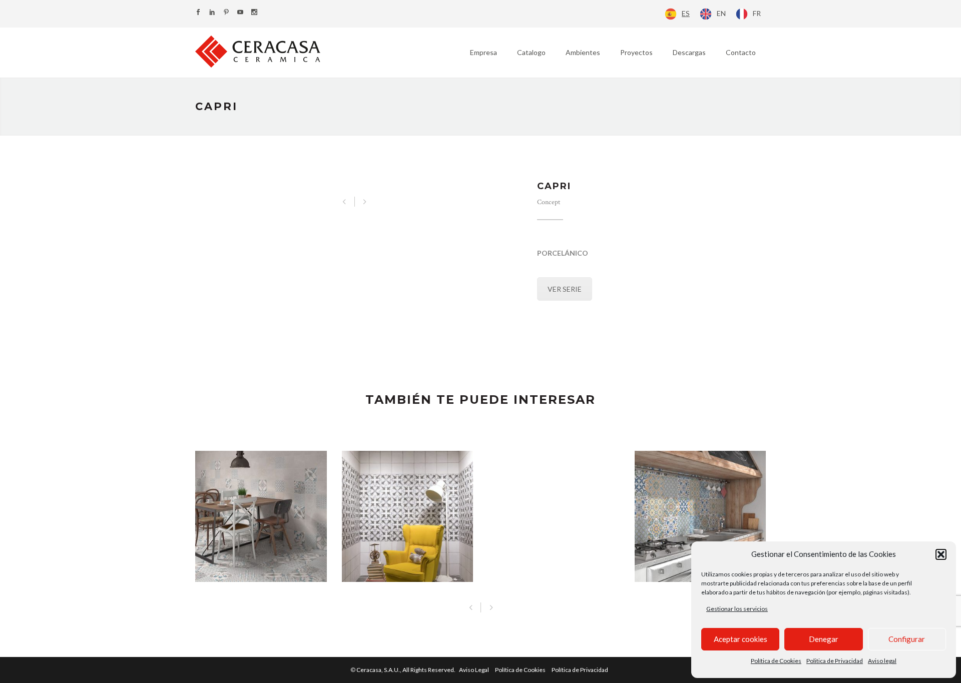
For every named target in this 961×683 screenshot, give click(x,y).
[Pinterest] (226, 13)
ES (686, 13)
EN (721, 13)
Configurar (906, 638)
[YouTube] (240, 13)
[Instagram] (254, 13)
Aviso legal (882, 660)
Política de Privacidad (580, 669)
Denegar (823, 638)
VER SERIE (565, 289)
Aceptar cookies (740, 638)
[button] (941, 554)
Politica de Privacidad (834, 660)
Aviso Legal (474, 669)
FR (757, 13)
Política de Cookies (776, 660)
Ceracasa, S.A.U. (406, 669)
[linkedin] (212, 13)
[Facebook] (198, 13)
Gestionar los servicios (737, 608)
